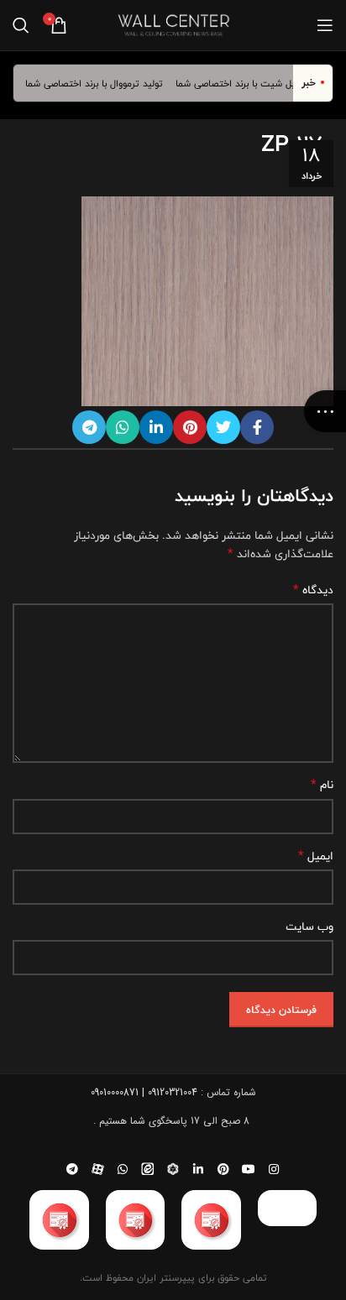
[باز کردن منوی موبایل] (325, 25)
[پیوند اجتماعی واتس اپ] (122, 427)
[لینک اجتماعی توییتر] (223, 427)
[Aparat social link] (97, 1169)
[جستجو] (21, 25)
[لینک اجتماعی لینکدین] (156, 427)
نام (322, 784)
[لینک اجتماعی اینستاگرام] (273, 1169)
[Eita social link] (147, 1169)
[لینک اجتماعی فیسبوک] (257, 427)
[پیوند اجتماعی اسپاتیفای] (173, 1169)
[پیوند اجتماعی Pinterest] (190, 427)
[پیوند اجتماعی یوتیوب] (248, 1169)
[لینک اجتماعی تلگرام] (89, 427)
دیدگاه (313, 590)
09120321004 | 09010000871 (144, 1092)
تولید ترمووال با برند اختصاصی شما (101, 83)
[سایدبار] (325, 411)
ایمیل (315, 856)
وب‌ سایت (309, 926)
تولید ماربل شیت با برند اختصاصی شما (258, 83)
